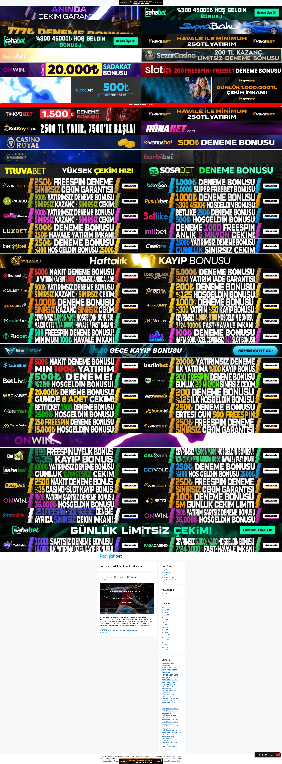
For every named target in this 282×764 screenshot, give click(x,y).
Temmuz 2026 (166, 607)
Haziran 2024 (166, 640)
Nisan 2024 (165, 645)
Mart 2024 (165, 647)
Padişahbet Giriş (166, 572)
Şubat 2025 (165, 620)
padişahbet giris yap (175, 704)
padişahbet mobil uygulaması (136, 630)
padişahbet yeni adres (166, 740)
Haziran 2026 (166, 610)
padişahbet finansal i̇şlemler (167, 700)
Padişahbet (104, 629)
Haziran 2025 (165, 615)
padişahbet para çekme (166, 728)
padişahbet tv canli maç (172, 732)
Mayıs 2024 (165, 642)
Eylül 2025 (165, 612)
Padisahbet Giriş (170, 675)
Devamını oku (149, 625)
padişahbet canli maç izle (169, 690)
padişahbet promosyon (170, 730)
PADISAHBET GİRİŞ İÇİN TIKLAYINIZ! (141, 105)
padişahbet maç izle (170, 719)
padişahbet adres (169, 682)
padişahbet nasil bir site (170, 726)
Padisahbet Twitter (169, 679)
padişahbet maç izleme (123, 630)
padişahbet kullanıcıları (166, 717)
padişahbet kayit (166, 713)
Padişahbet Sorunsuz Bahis (170, 575)
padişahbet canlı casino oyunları (168, 694)
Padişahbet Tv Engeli (168, 577)
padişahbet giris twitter (166, 704)
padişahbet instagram (169, 711)
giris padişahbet (166, 665)
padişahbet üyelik (165, 744)
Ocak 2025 (165, 622)
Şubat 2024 (165, 650)
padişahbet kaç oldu (169, 715)
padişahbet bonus (178, 686)
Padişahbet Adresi (167, 570)
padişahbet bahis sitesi (168, 686)
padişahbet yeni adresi (170, 742)
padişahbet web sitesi (168, 736)
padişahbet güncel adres (170, 709)
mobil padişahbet (166, 672)
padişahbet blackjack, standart (109, 630)
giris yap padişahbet (167, 667)
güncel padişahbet (177, 667)
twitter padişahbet (169, 747)
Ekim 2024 (165, 630)
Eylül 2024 (165, 632)
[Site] (70, 185)
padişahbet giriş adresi (166, 706)
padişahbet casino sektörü (166, 696)
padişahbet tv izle (166, 734)
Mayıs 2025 (165, 617)
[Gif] (141, 261)
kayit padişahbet (169, 670)
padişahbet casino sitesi (170, 698)
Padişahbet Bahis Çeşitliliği (169, 580)
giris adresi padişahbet (168, 663)
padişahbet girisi (169, 702)
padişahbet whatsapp (168, 738)
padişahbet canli (166, 688)
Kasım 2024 (165, 627)
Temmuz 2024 (166, 637)
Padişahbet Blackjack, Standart (119, 577)
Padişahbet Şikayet (172, 744)
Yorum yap (104, 632)
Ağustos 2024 (166, 635)
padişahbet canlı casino (166, 692)
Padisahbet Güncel (167, 677)
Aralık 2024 (165, 625)
